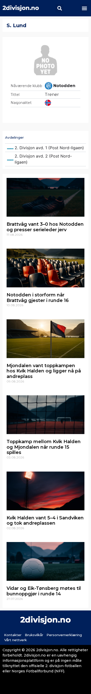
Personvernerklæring (64, 635)
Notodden (64, 85)
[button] (59, 8)
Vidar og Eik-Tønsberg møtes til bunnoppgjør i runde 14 (44, 591)
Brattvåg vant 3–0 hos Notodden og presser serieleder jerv (45, 227)
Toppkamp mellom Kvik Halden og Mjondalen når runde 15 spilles (44, 447)
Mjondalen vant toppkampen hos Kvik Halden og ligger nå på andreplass (44, 371)
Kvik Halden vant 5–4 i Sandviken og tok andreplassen (45, 520)
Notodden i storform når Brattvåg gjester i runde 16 (38, 297)
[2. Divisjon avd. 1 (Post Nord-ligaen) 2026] (45, 148)
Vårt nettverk (15, 640)
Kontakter (12, 635)
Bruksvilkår (34, 635)
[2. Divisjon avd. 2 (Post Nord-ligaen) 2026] (45, 159)
